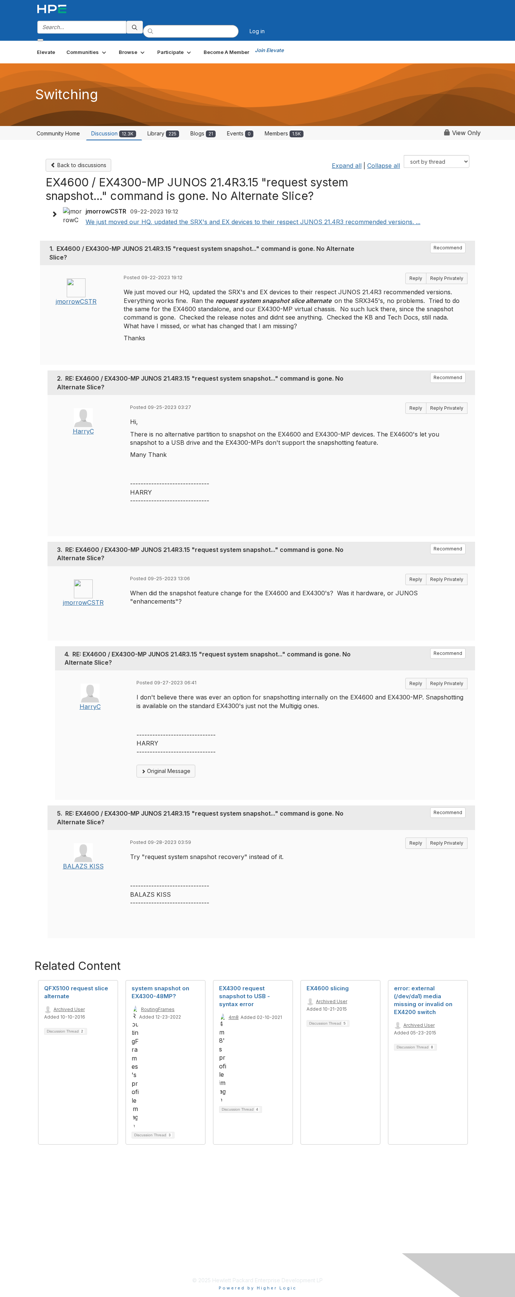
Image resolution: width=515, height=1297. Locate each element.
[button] (87, 52)
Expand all (347, 165)
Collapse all (383, 165)
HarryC (83, 431)
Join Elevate (269, 50)
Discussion (112, 133)
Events (239, 133)
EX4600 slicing (328, 988)
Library (161, 133)
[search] (134, 27)
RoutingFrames (158, 1009)
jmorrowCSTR (76, 301)
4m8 (233, 1017)
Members (283, 133)
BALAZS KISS (83, 866)
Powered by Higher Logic (258, 1288)
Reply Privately (446, 278)
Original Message (168, 771)
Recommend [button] (448, 247)
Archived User (69, 1009)
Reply (415, 278)
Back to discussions (81, 165)
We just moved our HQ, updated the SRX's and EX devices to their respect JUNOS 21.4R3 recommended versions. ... (253, 222)
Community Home (58, 133)
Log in (257, 31)
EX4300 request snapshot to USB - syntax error (244, 996)
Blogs (201, 133)
